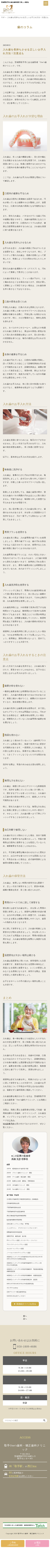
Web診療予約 (8, 1124)
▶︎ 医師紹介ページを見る (25, 1304)
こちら (12, 1120)
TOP (2, 17)
